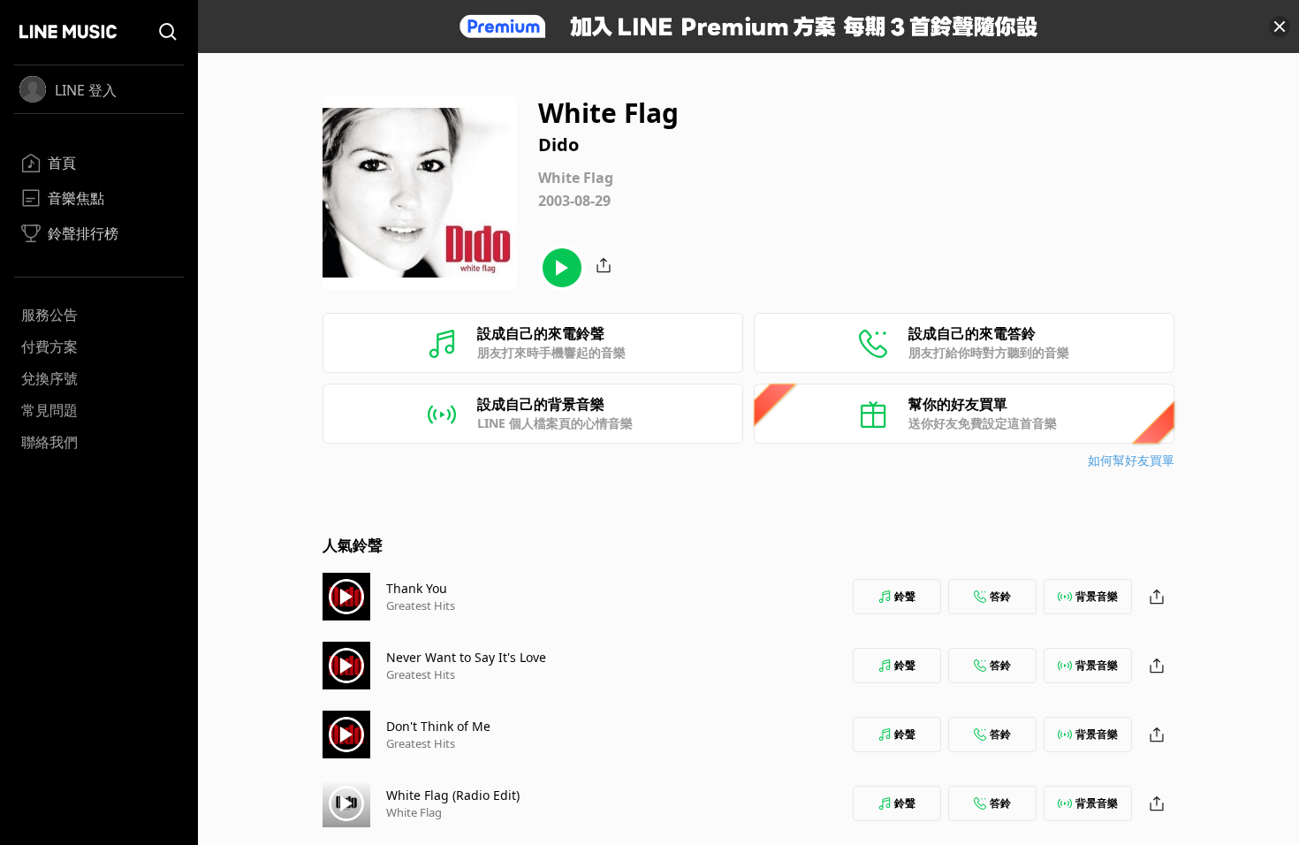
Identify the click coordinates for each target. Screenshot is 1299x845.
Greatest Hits (420, 605)
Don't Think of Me (438, 726)
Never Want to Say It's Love (466, 657)
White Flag (414, 812)
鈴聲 (904, 596)
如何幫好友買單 (1131, 460)
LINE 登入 (86, 90)
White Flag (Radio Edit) (453, 795)
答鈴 (1000, 596)
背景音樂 (1096, 596)
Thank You (416, 588)
